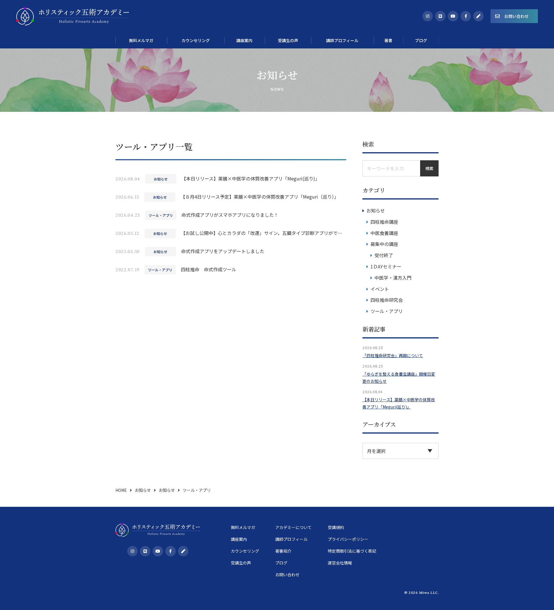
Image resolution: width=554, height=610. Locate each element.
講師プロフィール (291, 539)
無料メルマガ (243, 527)
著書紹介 (283, 551)
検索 (429, 168)
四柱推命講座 (384, 221)
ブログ (281, 563)
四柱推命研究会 (386, 299)
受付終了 (384, 255)
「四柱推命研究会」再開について (392, 355)
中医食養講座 (384, 232)
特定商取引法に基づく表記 (352, 551)
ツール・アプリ (386, 311)
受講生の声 (241, 563)
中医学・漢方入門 (393, 277)
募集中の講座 (384, 243)
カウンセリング (245, 551)
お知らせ (375, 210)
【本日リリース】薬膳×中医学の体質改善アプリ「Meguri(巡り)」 (398, 403)
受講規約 (336, 527)
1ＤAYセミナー (385, 266)
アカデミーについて (293, 527)
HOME (121, 490)
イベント (379, 288)
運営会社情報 (340, 563)
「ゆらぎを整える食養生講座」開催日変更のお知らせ (398, 377)
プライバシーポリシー (348, 539)
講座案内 (239, 539)
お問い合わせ (516, 16)
